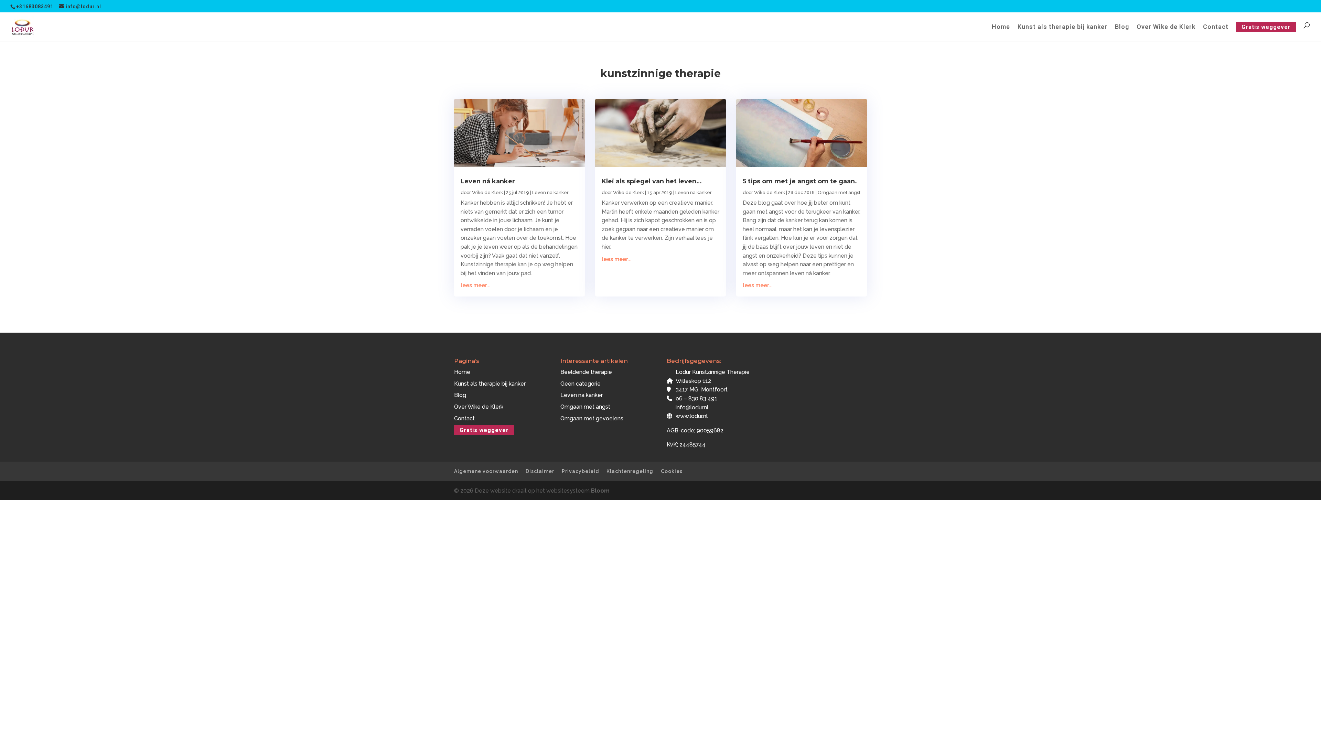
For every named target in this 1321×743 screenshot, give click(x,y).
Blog (1122, 27)
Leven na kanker (550, 192)
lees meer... (476, 285)
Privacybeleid (580, 471)
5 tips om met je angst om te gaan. (800, 181)
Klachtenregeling (629, 471)
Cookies (672, 471)
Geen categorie (580, 383)
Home (1001, 27)
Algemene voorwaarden (486, 471)
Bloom (600, 490)
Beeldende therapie (586, 372)
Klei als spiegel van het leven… (652, 181)
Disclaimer (540, 471)
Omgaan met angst (839, 192)
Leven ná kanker (488, 181)
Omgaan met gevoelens (591, 418)
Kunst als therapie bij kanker (1062, 27)
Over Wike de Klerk (1166, 27)
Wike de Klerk (487, 192)
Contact (1215, 27)
